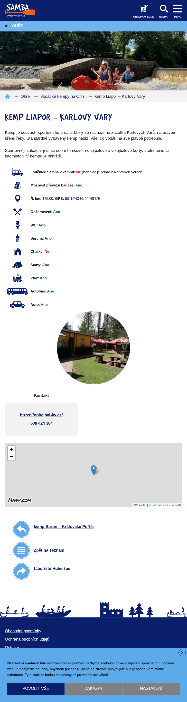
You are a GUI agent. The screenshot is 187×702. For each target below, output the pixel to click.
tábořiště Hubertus (52, 568)
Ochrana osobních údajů (27, 639)
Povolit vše (35, 688)
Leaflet (141, 505)
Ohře (17, 26)
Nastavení (151, 688)
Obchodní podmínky (23, 631)
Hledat (164, 16)
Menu (177, 16)
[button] (94, 470)
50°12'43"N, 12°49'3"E (82, 198)
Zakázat (94, 688)
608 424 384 (41, 423)
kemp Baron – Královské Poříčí (64, 526)
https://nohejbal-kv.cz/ (41, 415)
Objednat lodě (143, 16)
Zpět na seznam (49, 550)
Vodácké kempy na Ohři (62, 96)
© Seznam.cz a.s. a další (165, 505)
